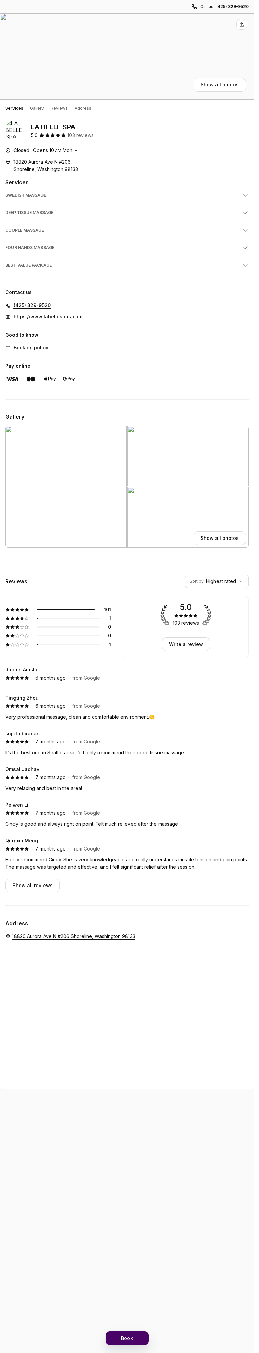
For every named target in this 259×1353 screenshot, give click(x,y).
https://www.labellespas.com (47, 316)
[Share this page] (241, 24)
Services (14, 108)
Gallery (37, 108)
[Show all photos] (127, 56)
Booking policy (30, 347)
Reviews (59, 108)
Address (83, 108)
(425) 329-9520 (232, 6)
